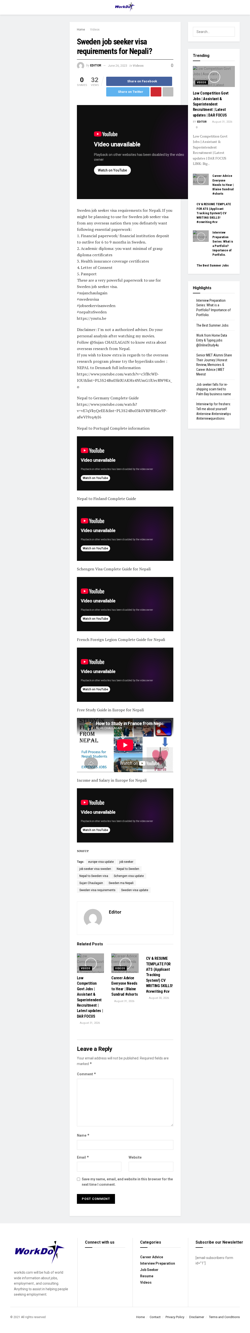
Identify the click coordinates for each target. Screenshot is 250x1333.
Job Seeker (149, 1270)
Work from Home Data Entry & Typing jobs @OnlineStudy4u (211, 340)
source (83, 850)
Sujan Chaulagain (91, 883)
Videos (95, 29)
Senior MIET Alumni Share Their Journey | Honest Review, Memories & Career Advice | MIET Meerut (214, 364)
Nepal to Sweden (128, 869)
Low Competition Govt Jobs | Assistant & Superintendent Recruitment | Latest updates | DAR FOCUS (211, 104)
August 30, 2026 (158, 998)
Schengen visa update (129, 876)
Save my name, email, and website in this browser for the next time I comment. (127, 1181)
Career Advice (151, 1257)
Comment (86, 1074)
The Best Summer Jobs (213, 265)
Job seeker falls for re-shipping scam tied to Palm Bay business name (213, 389)
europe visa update (101, 862)
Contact (155, 1317)
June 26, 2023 (117, 65)
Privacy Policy (175, 1317)
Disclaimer (196, 1317)
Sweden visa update (134, 890)
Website (135, 1157)
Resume (146, 1276)
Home (81, 29)
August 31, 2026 (89, 1022)
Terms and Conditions (224, 1317)
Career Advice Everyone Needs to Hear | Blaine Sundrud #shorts (223, 184)
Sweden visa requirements (97, 890)
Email (83, 1157)
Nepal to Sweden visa (93, 876)
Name (83, 1135)
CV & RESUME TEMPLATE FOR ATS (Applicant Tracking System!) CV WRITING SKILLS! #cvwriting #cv (159, 974)
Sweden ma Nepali (121, 883)
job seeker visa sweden (95, 869)
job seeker (126, 862)
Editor (95, 65)
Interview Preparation (157, 1263)
